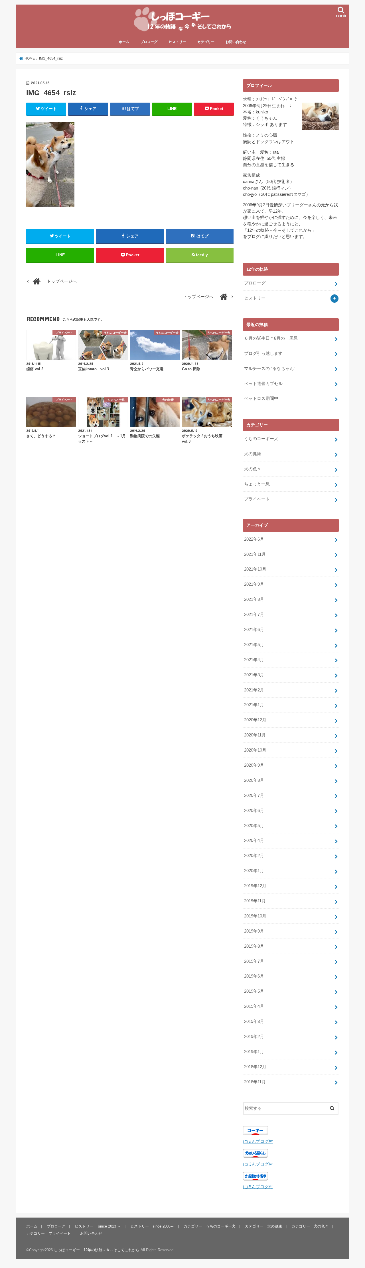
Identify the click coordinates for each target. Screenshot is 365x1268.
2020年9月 (254, 765)
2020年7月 (254, 795)
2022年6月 (254, 539)
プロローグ (148, 42)
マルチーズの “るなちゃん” (269, 368)
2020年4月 (254, 840)
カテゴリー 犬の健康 (263, 1226)
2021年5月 (254, 644)
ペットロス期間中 (261, 398)
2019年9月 (254, 931)
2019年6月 (254, 976)
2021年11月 (255, 554)
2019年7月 (254, 961)
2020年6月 (254, 810)
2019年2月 (254, 1036)
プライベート (257, 499)
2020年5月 (254, 825)
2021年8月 (254, 599)
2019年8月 (254, 946)
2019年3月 (254, 1021)
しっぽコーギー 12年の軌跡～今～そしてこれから (96, 1249)
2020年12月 (255, 720)
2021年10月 (255, 569)
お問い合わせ (236, 42)
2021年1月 (254, 705)
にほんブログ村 (258, 1141)
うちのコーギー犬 (261, 438)
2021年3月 (254, 675)
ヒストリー (177, 42)
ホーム (124, 42)
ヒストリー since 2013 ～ (98, 1226)
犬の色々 (252, 469)
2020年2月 (254, 855)
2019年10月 (255, 916)
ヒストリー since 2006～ (152, 1226)
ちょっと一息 (257, 484)
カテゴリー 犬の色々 (309, 1226)
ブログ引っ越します (263, 353)
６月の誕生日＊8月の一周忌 (271, 338)
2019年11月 (255, 901)
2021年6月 (254, 629)
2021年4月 (254, 660)
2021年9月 (254, 584)
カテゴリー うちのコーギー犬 (210, 1226)
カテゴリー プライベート (48, 1233)
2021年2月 (254, 690)
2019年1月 (254, 1051)
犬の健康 (252, 453)
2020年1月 (254, 870)
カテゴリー (205, 42)
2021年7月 (254, 614)
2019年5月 (254, 991)
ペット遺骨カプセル (263, 383)
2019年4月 (254, 1006)
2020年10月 (255, 750)
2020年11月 (255, 735)
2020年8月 (254, 780)
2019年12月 (255, 886)
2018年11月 (255, 1082)
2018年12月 (255, 1067)
